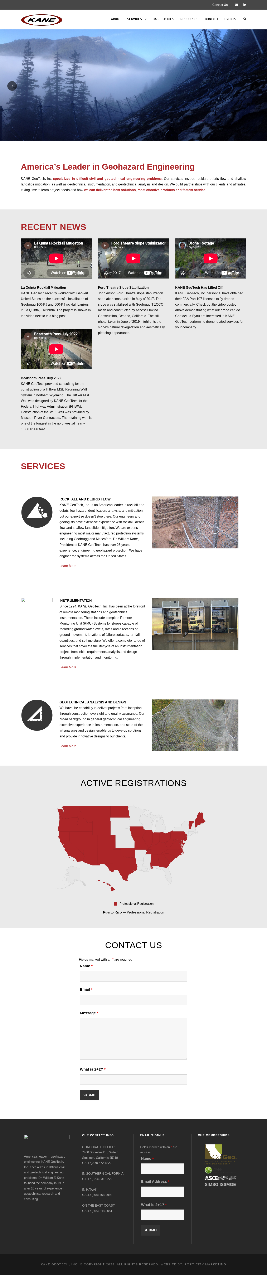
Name (86, 966)
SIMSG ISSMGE (220, 1184)
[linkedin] (244, 4)
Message (89, 1013)
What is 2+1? (154, 1205)
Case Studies (163, 19)
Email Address (155, 1181)
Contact (211, 19)
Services (134, 19)
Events (230, 19)
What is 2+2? (93, 1069)
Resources (189, 19)
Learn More (67, 566)
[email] (236, 4)
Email (86, 989)
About (116, 19)
